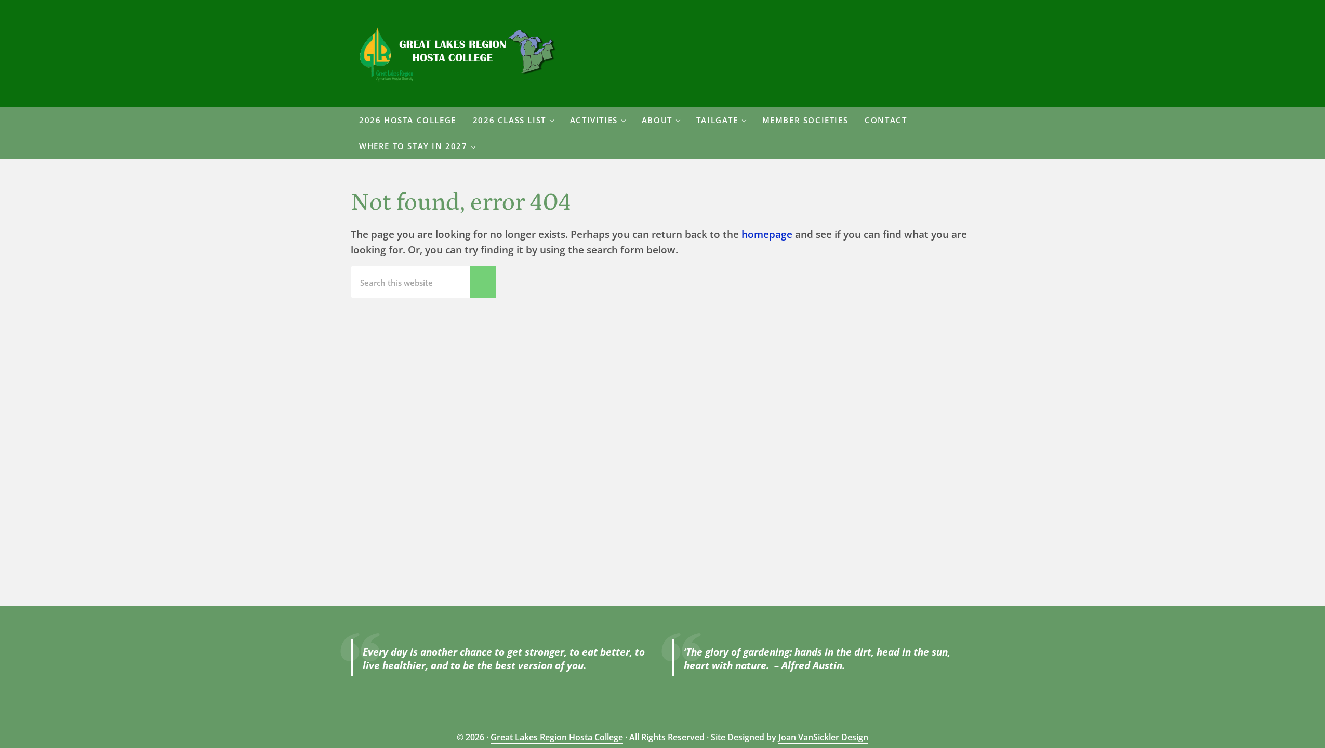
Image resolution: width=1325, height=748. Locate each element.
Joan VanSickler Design (823, 737)
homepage (766, 234)
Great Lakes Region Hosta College (557, 737)
